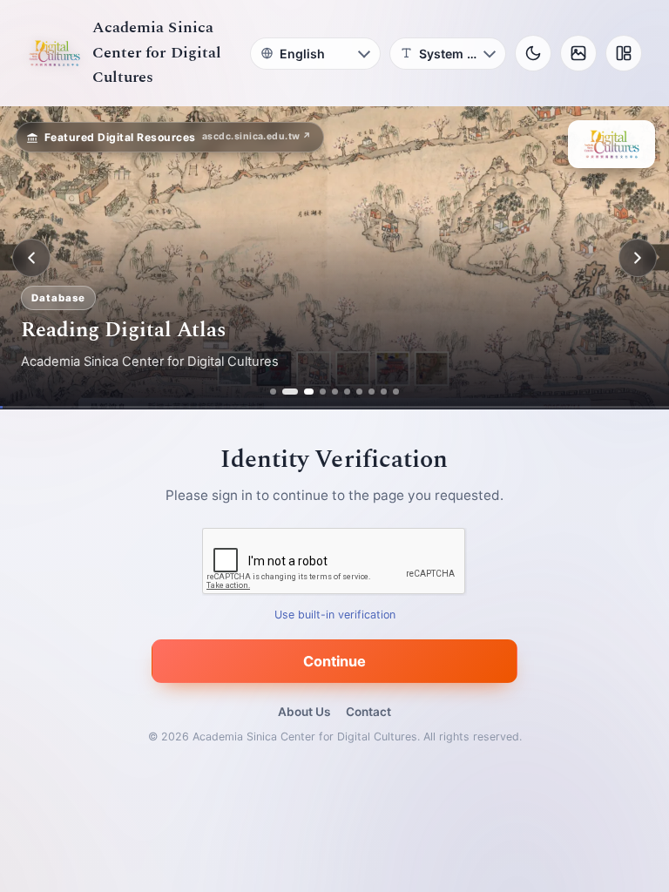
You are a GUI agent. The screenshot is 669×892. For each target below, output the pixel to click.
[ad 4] (323, 392)
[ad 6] (347, 392)
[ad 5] (335, 392)
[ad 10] (396, 392)
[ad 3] (304, 392)
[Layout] (623, 53)
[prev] (31, 258)
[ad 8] (371, 392)
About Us (304, 712)
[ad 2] (285, 392)
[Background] (578, 53)
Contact (368, 712)
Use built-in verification (334, 615)
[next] (637, 258)
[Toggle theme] (533, 53)
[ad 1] (273, 392)
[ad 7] (359, 392)
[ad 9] (384, 392)
